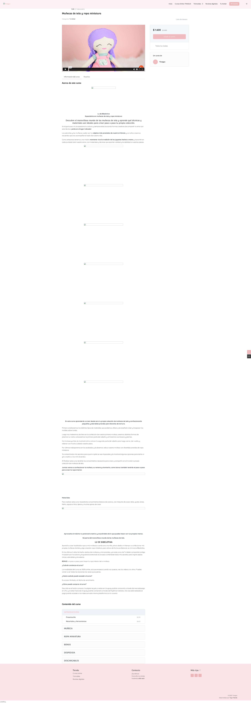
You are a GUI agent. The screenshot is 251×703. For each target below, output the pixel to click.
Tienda (76, 670)
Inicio (170, 4)
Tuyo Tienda (233, 697)
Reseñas (87, 77)
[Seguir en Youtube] (200, 675)
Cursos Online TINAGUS (183, 4)
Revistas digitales (212, 4)
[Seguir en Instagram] (192, 675)
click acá (141, 678)
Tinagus (162, 62)
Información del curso (72, 77)
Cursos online (77, 673)
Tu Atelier (223, 4)
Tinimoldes (197, 4)
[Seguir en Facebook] (196, 675)
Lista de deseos (181, 19)
